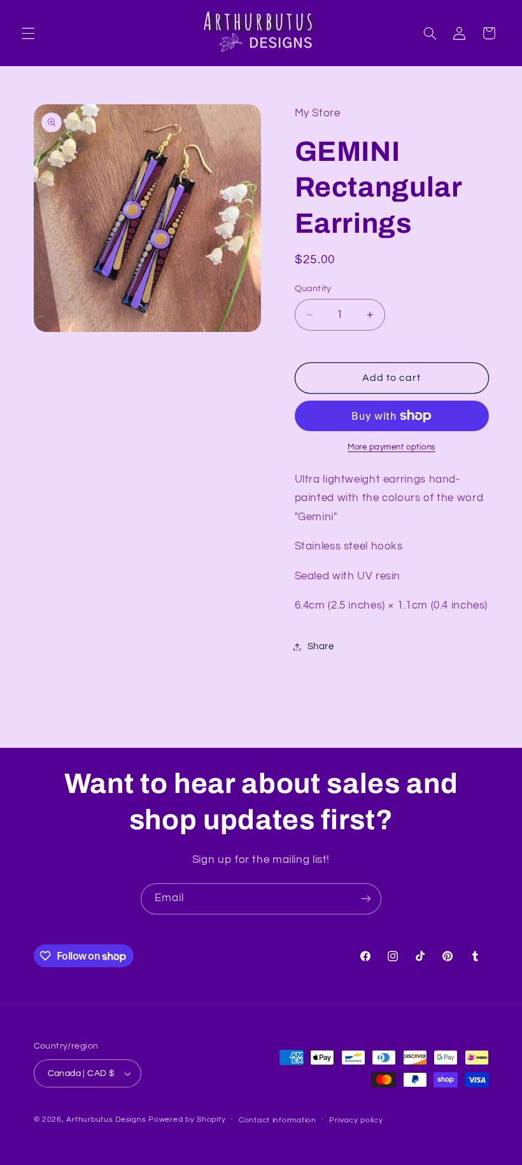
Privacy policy (356, 1120)
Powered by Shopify (186, 1119)
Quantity (313, 288)
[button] (28, 33)
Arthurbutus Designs (106, 1119)
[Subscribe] (366, 898)
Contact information (277, 1120)
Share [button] (320, 646)
